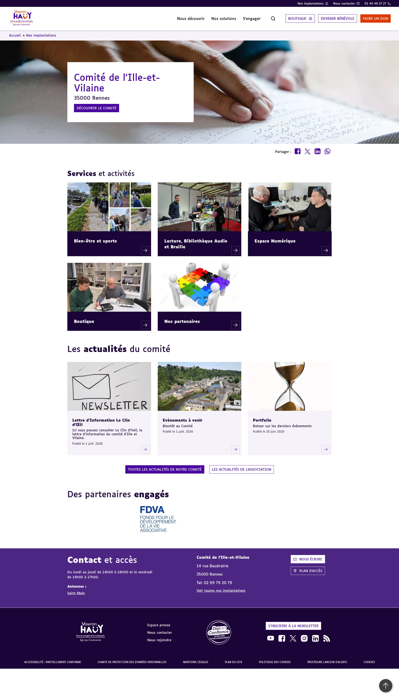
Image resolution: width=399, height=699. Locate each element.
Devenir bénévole (337, 18)
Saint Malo (76, 593)
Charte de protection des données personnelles (132, 662)
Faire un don (375, 18)
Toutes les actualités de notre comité (165, 469)
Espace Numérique (275, 240)
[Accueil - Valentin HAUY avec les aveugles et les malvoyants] (90, 632)
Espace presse (158, 625)
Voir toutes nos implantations (221, 590)
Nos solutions (223, 18)
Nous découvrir (191, 18)
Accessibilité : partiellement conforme (52, 662)
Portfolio (262, 420)
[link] (219, 632)
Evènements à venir (182, 420)
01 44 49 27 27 (375, 3)
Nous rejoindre (159, 640)
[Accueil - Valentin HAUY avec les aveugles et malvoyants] (21, 18)
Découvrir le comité (96, 108)
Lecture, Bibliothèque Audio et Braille (195, 243)
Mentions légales (195, 662)
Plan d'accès (310, 571)
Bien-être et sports (95, 240)
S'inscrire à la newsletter (293, 626)
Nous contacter (344, 3)
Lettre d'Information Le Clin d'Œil (101, 422)
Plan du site (233, 662)
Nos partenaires (182, 321)
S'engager (252, 18)
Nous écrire (310, 559)
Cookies (369, 662)
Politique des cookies (275, 662)
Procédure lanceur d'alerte (327, 662)
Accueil (15, 35)
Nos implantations (311, 3)
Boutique (297, 18)
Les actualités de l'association (241, 469)
